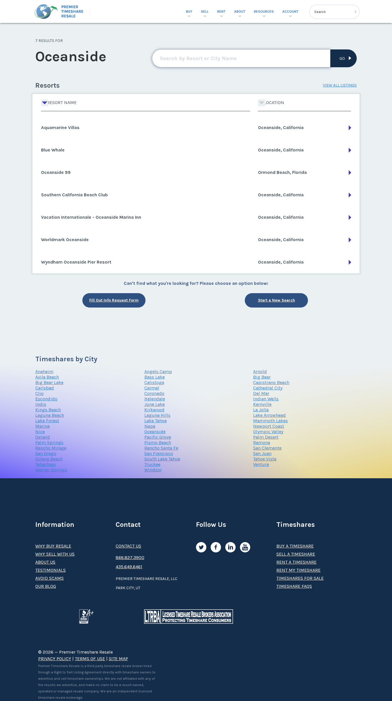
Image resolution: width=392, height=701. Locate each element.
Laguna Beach (49, 415)
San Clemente (267, 448)
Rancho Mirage (50, 448)
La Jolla (261, 409)
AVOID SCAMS (49, 578)
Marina (42, 426)
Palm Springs (49, 442)
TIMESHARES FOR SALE (300, 578)
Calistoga (154, 382)
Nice (40, 431)
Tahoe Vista (264, 459)
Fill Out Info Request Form (114, 300)
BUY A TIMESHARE (295, 546)
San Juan (262, 453)
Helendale (154, 399)
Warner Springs (51, 470)
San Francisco (158, 453)
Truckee (152, 464)
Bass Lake (154, 377)
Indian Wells (266, 399)
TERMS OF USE (90, 658)
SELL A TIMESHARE (295, 554)
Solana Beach (49, 459)
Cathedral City (267, 388)
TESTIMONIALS (50, 570)
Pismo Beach (157, 442)
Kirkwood (154, 409)
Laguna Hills (157, 415)
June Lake (154, 404)
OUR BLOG (45, 586)
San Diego (45, 453)
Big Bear (262, 377)
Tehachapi (45, 464)
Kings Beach (48, 409)
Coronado (154, 393)
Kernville (262, 404)
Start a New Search (276, 300)
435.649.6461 (129, 566)
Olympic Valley (268, 431)
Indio (40, 404)
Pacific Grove (157, 437)
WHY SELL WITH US (55, 554)
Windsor (153, 470)
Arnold (260, 371)
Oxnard (42, 437)
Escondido (46, 399)
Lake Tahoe (155, 420)
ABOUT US (45, 562)
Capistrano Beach (271, 382)
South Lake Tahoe (162, 459)
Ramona (261, 442)
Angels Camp (158, 371)
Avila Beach (47, 377)
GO (342, 58)
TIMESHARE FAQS (294, 586)
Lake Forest (47, 420)
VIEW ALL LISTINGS (340, 85)
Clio (39, 393)
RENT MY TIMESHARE (298, 570)
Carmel (151, 388)
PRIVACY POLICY (54, 658)
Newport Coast (268, 426)
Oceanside (155, 431)
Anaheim (44, 371)
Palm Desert (265, 437)
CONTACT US (128, 546)
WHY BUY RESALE (53, 546)
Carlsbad (44, 388)
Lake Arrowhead (269, 415)
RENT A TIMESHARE (296, 562)
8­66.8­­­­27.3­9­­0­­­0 (130, 557)
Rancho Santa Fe (161, 448)
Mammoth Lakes (270, 420)
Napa (149, 426)
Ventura (261, 464)
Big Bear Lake (49, 382)
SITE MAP (118, 658)
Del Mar (261, 393)
